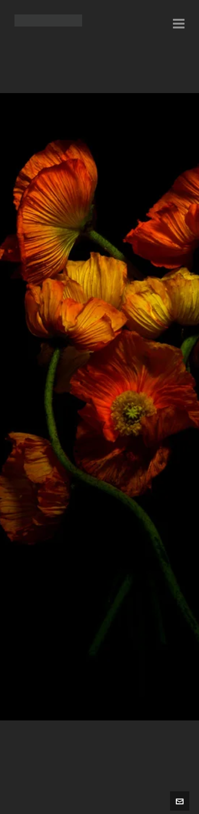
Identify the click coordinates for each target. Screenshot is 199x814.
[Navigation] (179, 24)
